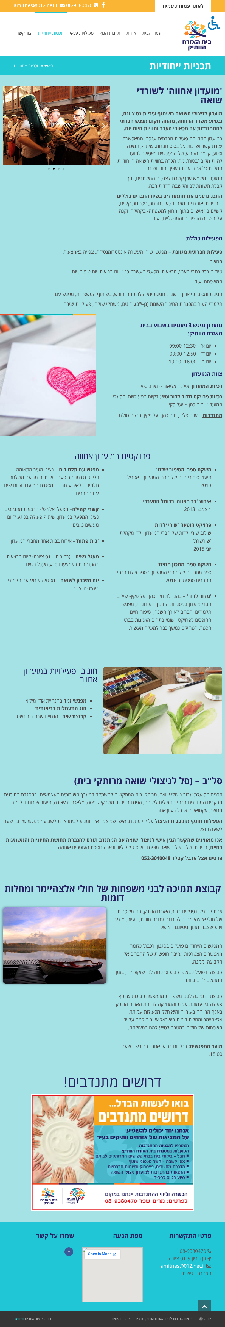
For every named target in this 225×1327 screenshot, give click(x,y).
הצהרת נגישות (196, 1273)
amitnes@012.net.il (36, 5)
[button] (8, 125)
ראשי (48, 66)
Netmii (19, 1318)
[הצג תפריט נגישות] (214, 22)
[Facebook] (68, 1251)
